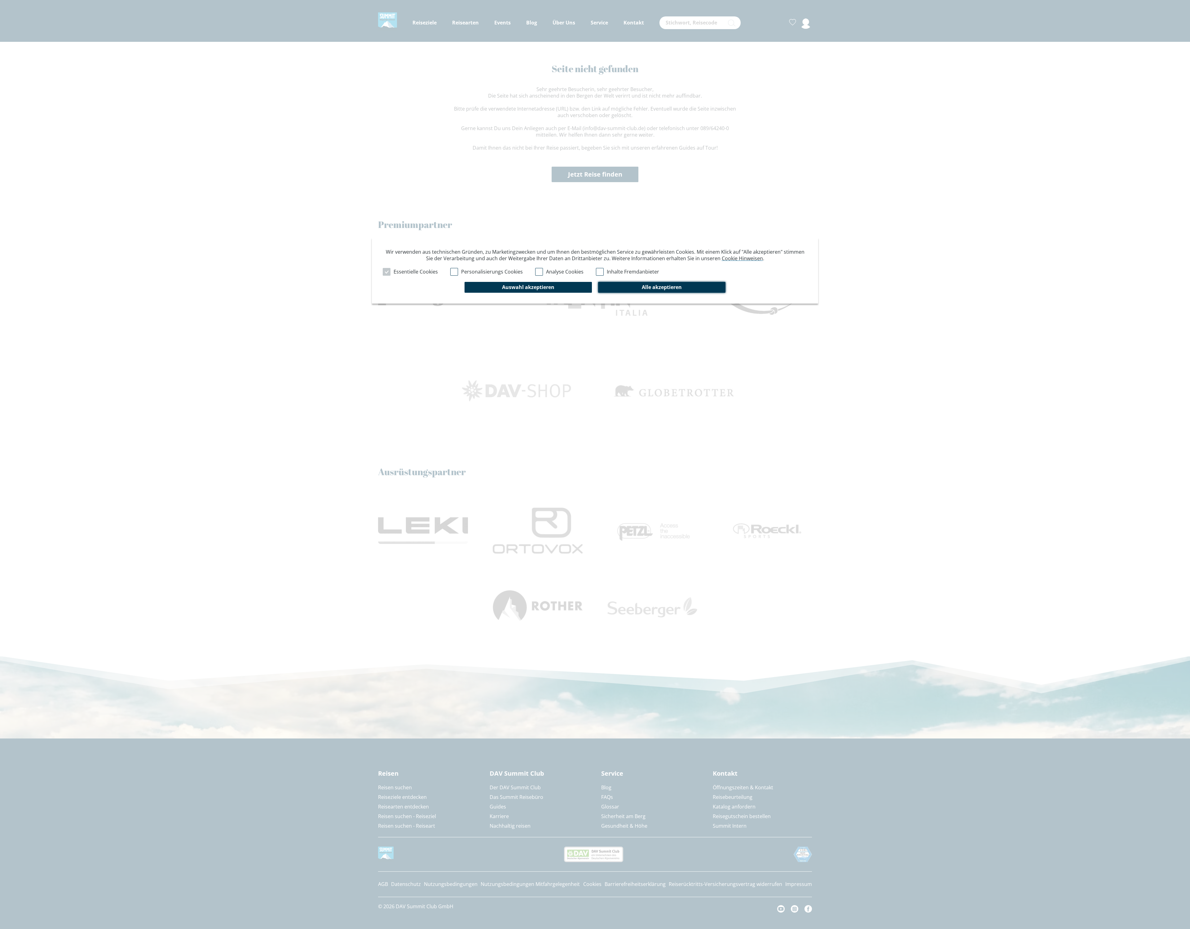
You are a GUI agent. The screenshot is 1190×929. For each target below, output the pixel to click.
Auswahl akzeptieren (528, 287)
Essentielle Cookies (416, 271)
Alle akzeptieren (662, 287)
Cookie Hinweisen (742, 258)
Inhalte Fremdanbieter (633, 271)
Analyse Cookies (565, 271)
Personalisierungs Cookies (492, 271)
